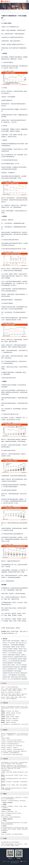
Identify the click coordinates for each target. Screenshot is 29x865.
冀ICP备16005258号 (15, 861)
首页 (5, 10)
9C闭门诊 (14, 6)
